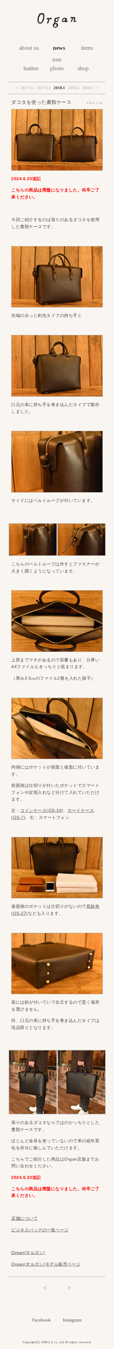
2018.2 (73, 87)
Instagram (72, 1320)
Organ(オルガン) (28, 1252)
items (87, 48)
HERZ (45, 1342)
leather (31, 68)
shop (83, 68)
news (59, 48)
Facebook (41, 1320)
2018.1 (59, 87)
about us (29, 48)
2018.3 (88, 87)
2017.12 (44, 87)
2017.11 (27, 87)
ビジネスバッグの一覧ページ (40, 1229)
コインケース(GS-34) (41, 810)
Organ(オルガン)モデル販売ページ (46, 1264)
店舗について (24, 1218)
